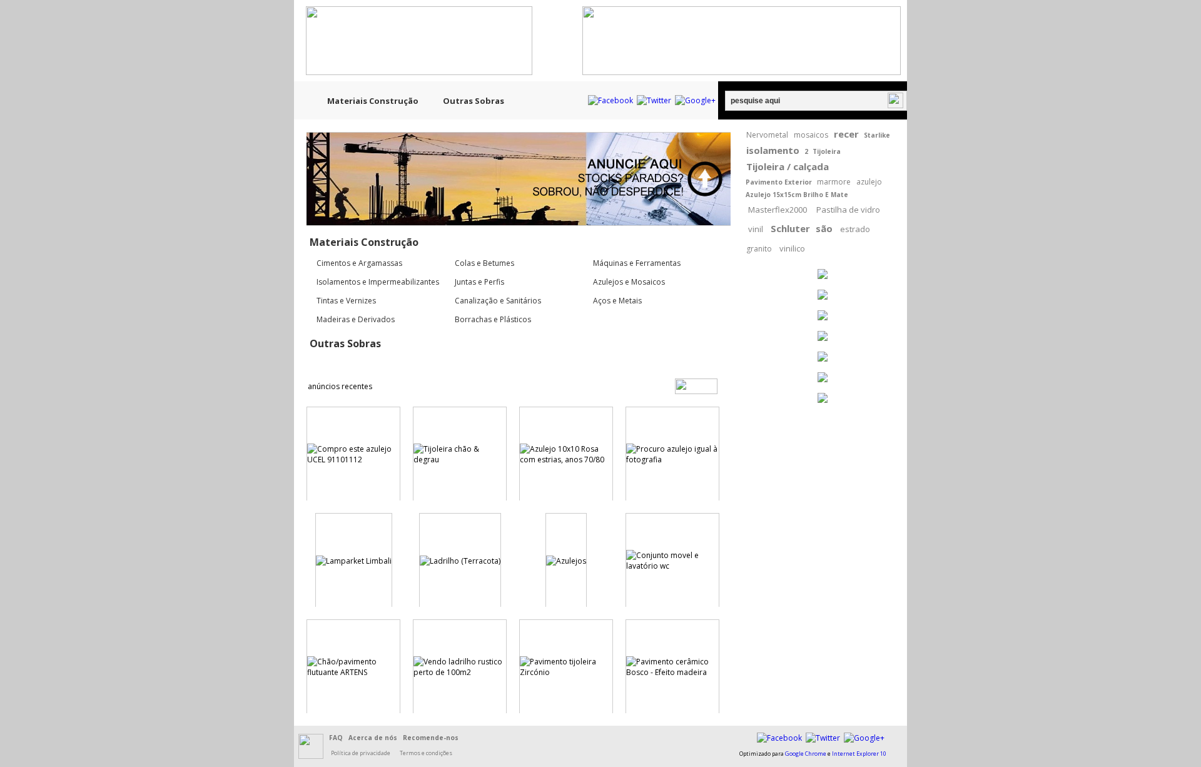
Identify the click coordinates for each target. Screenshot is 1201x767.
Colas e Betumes (484, 263)
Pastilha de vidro (848, 209)
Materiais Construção (372, 100)
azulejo (869, 181)
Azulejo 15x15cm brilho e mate (797, 194)
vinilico (792, 248)
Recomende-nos (431, 737)
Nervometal (767, 135)
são (824, 228)
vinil (755, 229)
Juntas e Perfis (479, 282)
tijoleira (827, 151)
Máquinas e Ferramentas (637, 263)
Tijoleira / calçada (787, 166)
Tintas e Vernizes (346, 300)
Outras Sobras (473, 100)
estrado (855, 229)
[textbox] (816, 101)
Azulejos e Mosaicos (629, 282)
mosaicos (811, 135)
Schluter (790, 228)
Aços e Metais (617, 300)
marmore (834, 181)
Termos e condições (426, 753)
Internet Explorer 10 (859, 753)
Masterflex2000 (777, 209)
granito (759, 248)
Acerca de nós (372, 737)
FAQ (336, 737)
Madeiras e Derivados (356, 319)
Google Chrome (805, 753)
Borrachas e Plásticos (493, 319)
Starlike (877, 135)
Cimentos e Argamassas (359, 263)
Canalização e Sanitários (498, 300)
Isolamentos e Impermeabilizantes (378, 282)
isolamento (772, 150)
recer (846, 134)
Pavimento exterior (779, 182)
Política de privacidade (360, 753)
